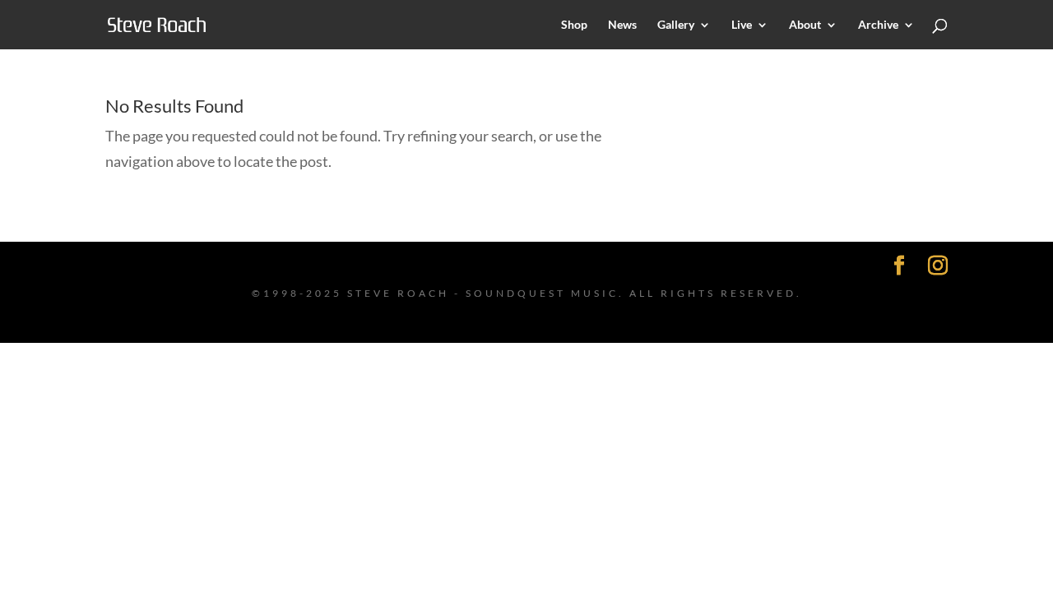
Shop (574, 25)
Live (741, 25)
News (622, 25)
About (805, 25)
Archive (878, 25)
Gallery (675, 25)
